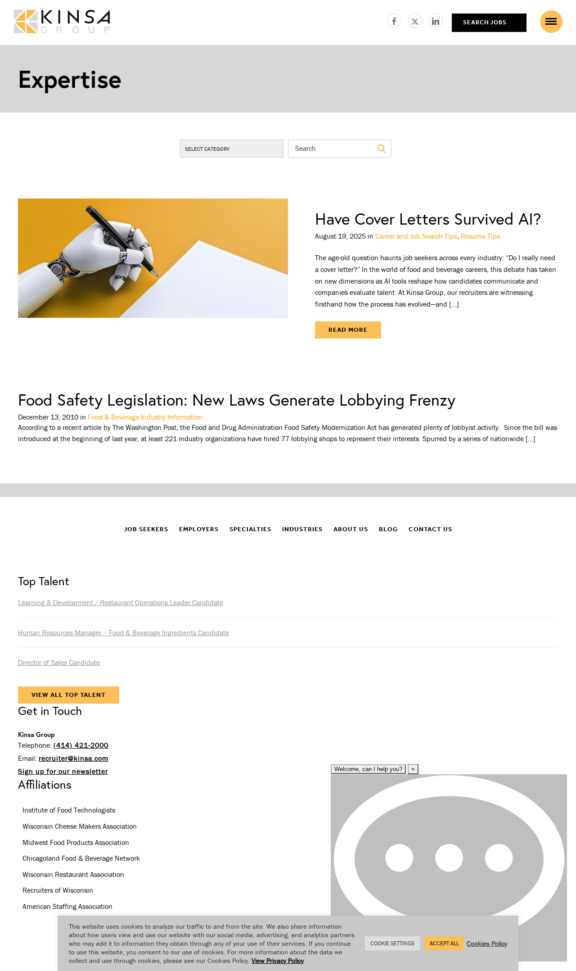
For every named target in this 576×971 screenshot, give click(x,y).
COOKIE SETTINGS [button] (392, 943)
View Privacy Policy (278, 960)
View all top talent (69, 695)
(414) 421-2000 (81, 745)
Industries (302, 529)
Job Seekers (146, 529)
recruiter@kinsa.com (73, 758)
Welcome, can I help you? (368, 769)
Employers (199, 529)
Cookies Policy (487, 943)
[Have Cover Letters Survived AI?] (153, 275)
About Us (350, 529)
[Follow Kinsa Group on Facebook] (397, 19)
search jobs (485, 22)
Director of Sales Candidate (59, 662)
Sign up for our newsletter (63, 771)
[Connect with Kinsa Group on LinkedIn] (435, 19)
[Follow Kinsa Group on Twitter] (418, 19)
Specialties (250, 529)
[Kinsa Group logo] (62, 22)
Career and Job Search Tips (416, 235)
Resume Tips (480, 235)
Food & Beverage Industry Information (145, 416)
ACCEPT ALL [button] (444, 943)
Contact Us (430, 529)
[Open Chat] (449, 868)
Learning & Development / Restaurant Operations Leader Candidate (120, 602)
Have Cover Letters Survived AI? (428, 218)
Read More (348, 330)
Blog (388, 529)
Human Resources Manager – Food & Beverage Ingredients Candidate (123, 632)
